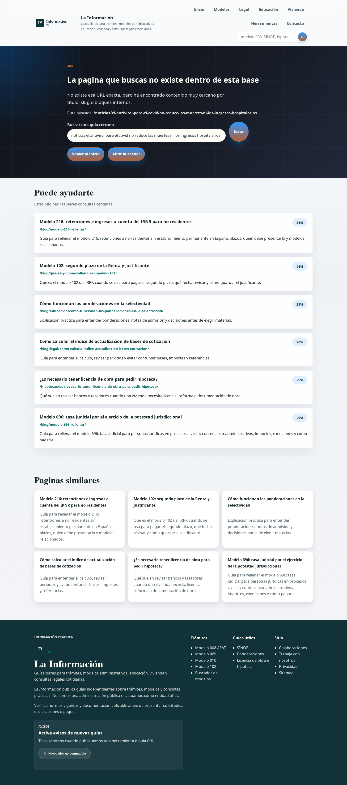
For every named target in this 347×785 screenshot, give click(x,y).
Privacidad (288, 666)
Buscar (239, 131)
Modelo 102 (205, 666)
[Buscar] (302, 36)
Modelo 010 (205, 660)
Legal (244, 9)
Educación (268, 9)
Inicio (199, 9)
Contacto (295, 23)
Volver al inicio (86, 154)
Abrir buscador (126, 154)
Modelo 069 (205, 654)
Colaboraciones (293, 647)
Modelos (222, 9)
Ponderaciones (250, 654)
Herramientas (264, 23)
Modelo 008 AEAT (210, 647)
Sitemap (286, 672)
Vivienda (296, 9)
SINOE (242, 647)
